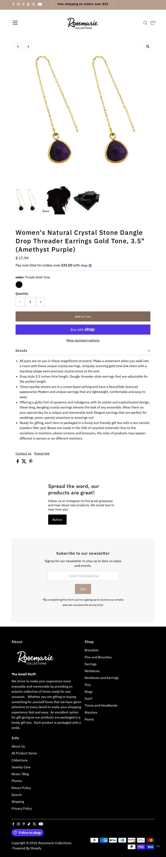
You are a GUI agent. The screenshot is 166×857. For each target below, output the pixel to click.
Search (17, 795)
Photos (17, 781)
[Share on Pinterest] (30, 462)
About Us (18, 746)
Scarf (88, 698)
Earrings (91, 664)
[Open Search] (145, 23)
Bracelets (92, 650)
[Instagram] (18, 5)
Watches (91, 712)
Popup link (41, 453)
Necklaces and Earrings (102, 678)
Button (57, 520)
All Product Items (24, 753)
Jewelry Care (21, 767)
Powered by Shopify (26, 848)
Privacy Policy (22, 808)
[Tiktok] (28, 5)
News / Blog (20, 774)
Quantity (22, 293)
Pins (88, 685)
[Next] (113, 4)
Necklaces (92, 671)
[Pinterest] (23, 5)
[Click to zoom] (147, 46)
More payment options (82, 340)
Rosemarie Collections (54, 843)
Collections (20, 760)
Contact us (23, 453)
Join (83, 589)
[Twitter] (33, 5)
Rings (89, 692)
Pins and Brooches (98, 657)
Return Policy (21, 788)
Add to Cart (83, 316)
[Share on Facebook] (18, 462)
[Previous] (52, 4)
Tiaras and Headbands (101, 705)
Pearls (89, 719)
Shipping (18, 802)
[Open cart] (152, 23)
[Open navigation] (15, 23)
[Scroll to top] (158, 846)
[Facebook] (13, 5)
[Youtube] (40, 5)
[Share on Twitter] (24, 462)
